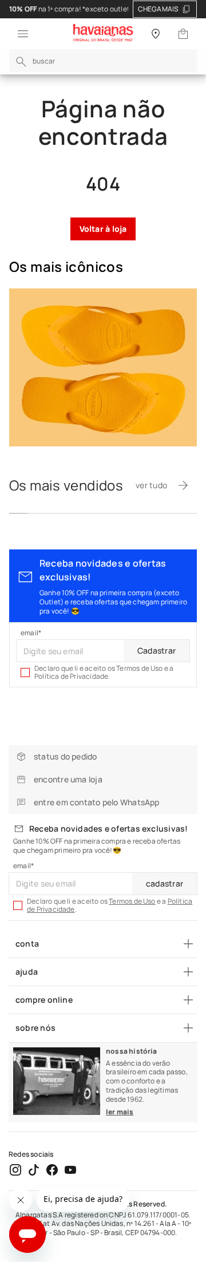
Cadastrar (156, 650)
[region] (103, 9)
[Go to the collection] (103, 367)
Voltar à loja (103, 228)
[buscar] (21, 62)
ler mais (120, 1112)
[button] (19, 33)
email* (31, 633)
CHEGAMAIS (158, 9)
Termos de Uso (132, 901)
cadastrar (164, 883)
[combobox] (103, 60)
